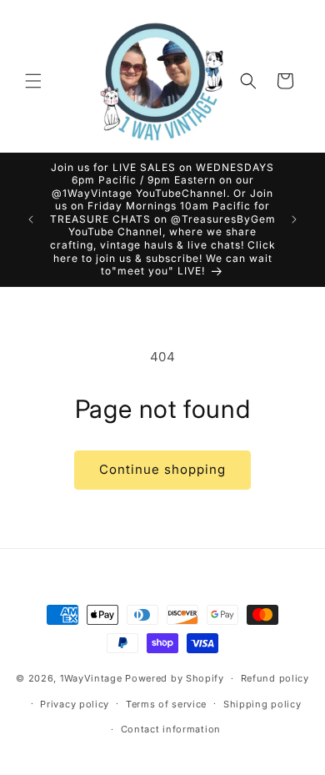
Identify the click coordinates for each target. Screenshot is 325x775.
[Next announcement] (294, 219)
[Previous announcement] (30, 219)
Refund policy (275, 678)
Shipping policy (262, 704)
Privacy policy (74, 704)
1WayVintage (91, 678)
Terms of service (166, 704)
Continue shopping (162, 469)
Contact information (171, 729)
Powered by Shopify (174, 678)
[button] (33, 81)
